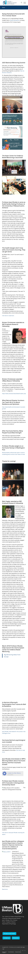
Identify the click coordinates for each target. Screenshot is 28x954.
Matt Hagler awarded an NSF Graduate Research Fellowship (12, 502)
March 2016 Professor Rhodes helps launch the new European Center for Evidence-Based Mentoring (13, 648)
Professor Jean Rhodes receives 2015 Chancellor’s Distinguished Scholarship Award (13, 783)
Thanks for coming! (8, 461)
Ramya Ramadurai (14, 20)
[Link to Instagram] (25, 951)
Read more (5, 889)
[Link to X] (21, 951)
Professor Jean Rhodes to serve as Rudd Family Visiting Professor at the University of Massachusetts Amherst (13, 205)
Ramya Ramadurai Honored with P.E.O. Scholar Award (13, 15)
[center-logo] (11, 3)
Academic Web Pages (21, 947)
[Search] (21, 3)
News (3, 7)
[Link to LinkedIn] (23, 951)
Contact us (6, 938)
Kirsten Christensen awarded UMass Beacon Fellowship (12, 380)
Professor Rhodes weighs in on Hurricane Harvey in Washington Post (13, 448)
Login (3, 948)
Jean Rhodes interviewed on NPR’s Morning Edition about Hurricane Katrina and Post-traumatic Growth (14, 761)
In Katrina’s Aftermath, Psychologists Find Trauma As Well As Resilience (14, 704)
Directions (15, 938)
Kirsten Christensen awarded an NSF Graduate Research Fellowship (13, 324)
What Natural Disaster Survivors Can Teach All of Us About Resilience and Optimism (13, 402)
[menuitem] (21, 3)
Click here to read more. (8, 315)
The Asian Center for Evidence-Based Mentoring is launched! (12, 156)
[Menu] (24, 3)
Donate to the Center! (9, 933)
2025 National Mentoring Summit (13, 63)
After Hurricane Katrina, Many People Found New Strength (12, 432)
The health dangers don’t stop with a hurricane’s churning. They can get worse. (13, 250)
